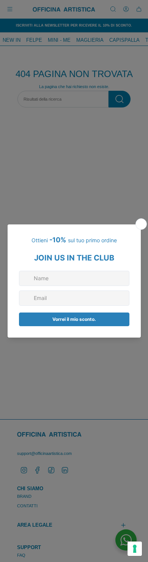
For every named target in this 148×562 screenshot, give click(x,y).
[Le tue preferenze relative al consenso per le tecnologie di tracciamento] (135, 548)
